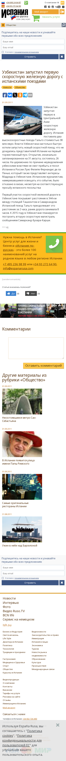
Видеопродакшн (11, 679)
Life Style (7, 638)
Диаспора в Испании (13, 641)
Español (62, 2)
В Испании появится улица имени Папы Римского (18, 462)
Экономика (37, 645)
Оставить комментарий (43, 365)
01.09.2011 (7, 386)
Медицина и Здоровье (14, 662)
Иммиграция (38, 638)
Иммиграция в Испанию (14, 703)
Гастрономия (9, 659)
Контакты (7, 686)
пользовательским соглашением (27, 52)
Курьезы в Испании (12, 672)
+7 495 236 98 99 (14, 264)
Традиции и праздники (14, 652)
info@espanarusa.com (18, 268)
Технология (8, 648)
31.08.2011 (7, 514)
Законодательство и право (45, 635)
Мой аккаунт (9, 707)
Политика (7, 645)
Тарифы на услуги (11, 693)
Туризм (35, 648)
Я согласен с (22, 52)
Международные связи (43, 669)
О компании (50, 2)
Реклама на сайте (11, 696)
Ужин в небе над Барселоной (19, 545)
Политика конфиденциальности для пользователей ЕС (22, 740)
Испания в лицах (40, 641)
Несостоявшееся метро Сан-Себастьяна (19, 419)
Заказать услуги (51, 16)
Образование (38, 659)
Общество (11, 25)
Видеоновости (39, 631)
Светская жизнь (10, 635)
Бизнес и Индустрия (12, 631)
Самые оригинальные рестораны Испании (15, 504)
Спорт (6, 665)
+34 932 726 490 (30, 718)
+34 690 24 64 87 (13, 2)
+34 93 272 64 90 (13, 6)
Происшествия (39, 665)
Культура (36, 662)
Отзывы (7, 700)
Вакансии (7, 690)
